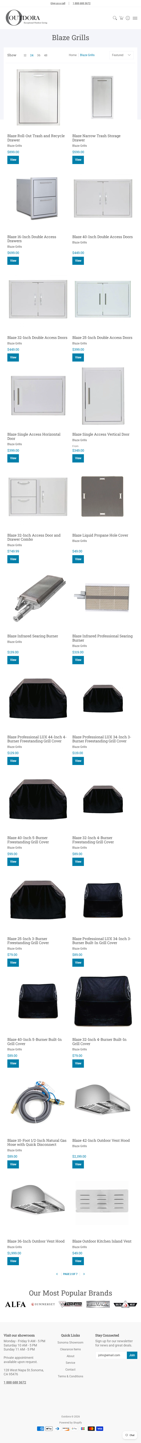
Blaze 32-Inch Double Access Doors (37, 337)
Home (73, 55)
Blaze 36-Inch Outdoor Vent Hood (36, 1241)
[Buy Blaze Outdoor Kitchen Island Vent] (103, 1203)
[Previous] (57, 1274)
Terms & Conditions (70, 1376)
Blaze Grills (87, 55)
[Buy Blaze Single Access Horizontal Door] (38, 396)
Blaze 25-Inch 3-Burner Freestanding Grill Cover (28, 940)
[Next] (84, 1274)
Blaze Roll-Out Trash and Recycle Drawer (36, 137)
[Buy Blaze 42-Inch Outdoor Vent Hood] (103, 1102)
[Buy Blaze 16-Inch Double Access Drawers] (38, 198)
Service (70, 1362)
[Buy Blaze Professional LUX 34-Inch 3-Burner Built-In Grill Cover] (103, 900)
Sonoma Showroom (70, 1342)
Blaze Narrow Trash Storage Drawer (96, 137)
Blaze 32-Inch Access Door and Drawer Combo (34, 537)
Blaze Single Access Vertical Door (100, 434)
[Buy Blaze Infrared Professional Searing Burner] (103, 597)
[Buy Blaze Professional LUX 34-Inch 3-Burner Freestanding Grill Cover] (103, 698)
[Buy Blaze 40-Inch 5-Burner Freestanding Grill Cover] (38, 799)
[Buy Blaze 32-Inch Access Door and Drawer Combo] (38, 497)
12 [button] (25, 55)
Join (132, 1355)
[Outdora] (26, 18)
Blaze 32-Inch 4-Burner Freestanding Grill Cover (93, 839)
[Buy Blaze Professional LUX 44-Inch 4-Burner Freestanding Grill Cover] (38, 698)
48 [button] (45, 55)
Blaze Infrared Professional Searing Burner (102, 638)
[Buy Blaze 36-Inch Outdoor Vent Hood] (38, 1203)
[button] (121, 18)
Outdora (66, 1416)
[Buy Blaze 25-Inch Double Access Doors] (103, 299)
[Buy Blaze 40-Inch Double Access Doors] (103, 198)
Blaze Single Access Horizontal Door (33, 436)
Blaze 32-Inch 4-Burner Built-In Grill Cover (99, 1041)
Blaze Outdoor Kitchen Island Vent (101, 1241)
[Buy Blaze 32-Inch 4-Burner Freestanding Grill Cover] (103, 799)
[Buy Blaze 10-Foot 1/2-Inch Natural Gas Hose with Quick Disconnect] (38, 1102)
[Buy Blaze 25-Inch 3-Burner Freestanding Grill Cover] (38, 900)
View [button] (78, 458)
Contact (70, 1369)
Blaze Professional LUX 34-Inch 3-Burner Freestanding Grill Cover (101, 738)
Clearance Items (70, 1349)
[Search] (115, 18)
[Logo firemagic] (98, 1304)
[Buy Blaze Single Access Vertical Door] (103, 396)
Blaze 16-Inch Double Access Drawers (31, 238)
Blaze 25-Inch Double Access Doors (102, 337)
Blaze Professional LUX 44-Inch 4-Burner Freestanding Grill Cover (37, 738)
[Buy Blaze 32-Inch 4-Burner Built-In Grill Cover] (103, 1001)
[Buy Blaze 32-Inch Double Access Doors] (38, 299)
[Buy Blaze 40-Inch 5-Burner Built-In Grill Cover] (38, 1001)
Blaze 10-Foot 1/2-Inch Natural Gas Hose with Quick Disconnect (36, 1142)
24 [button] (31, 55)
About (70, 1356)
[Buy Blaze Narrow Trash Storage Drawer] (103, 97)
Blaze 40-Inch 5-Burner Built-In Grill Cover (34, 1041)
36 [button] (38, 55)
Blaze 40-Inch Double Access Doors (102, 236)
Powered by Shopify (70, 1422)
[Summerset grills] (43, 1304)
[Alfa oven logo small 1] (16, 1304)
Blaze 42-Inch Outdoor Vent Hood (101, 1140)
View (13, 159)
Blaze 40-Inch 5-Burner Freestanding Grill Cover (28, 839)
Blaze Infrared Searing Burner (32, 636)
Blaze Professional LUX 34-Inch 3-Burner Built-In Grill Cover (101, 940)
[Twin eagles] (70, 1304)
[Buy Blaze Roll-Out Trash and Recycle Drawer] (38, 97)
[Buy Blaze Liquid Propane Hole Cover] (103, 497)
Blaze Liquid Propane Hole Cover (100, 535)
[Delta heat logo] (125, 1304)
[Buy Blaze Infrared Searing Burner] (38, 597)
